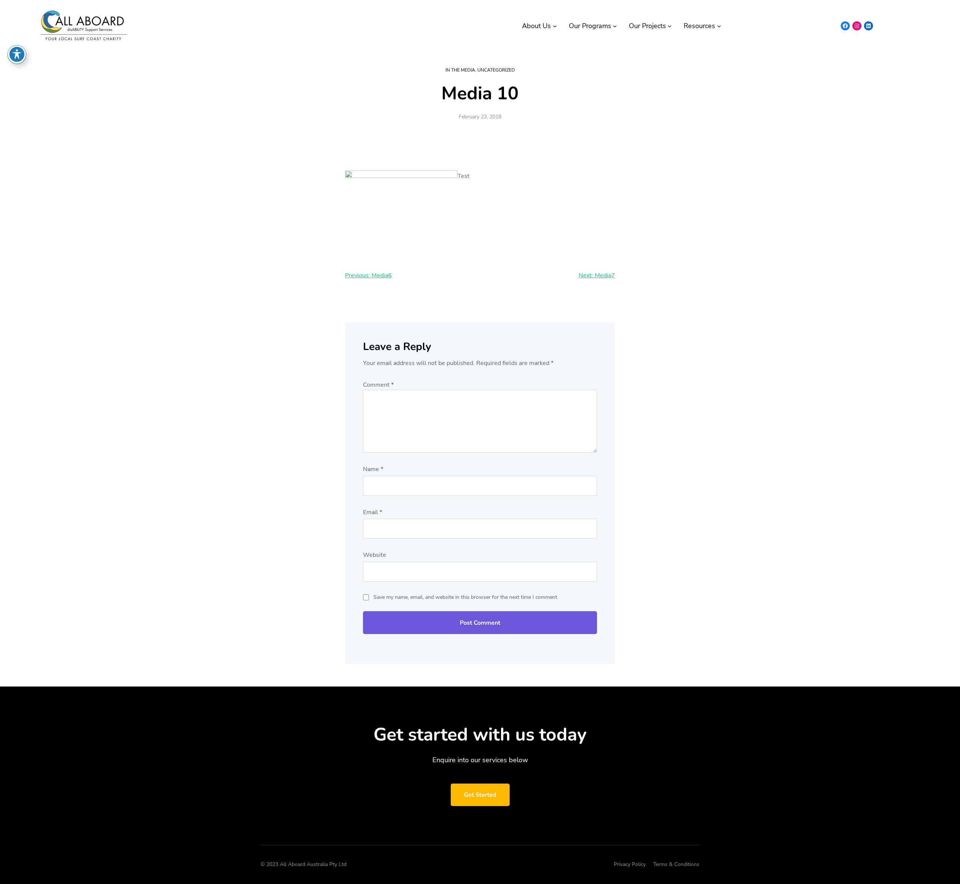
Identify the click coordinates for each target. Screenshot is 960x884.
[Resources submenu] (719, 26)
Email (372, 512)
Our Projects (647, 25)
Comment (378, 385)
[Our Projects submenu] (670, 26)
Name (373, 469)
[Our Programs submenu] (615, 26)
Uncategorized (496, 70)
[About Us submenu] (555, 26)
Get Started (480, 795)
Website (374, 555)
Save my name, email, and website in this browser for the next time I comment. (466, 597)
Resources (699, 25)
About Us (536, 25)
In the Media (460, 70)
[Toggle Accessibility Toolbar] (17, 54)
